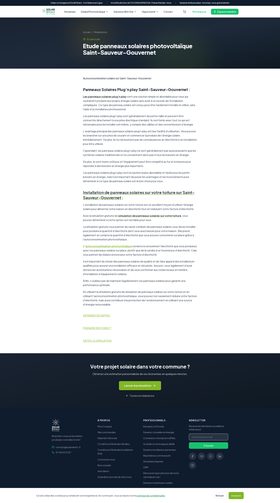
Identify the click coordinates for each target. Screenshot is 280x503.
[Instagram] (192, 465)
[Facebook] (192, 456)
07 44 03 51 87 (63, 452)
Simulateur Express (153, 461)
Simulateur (70, 11)
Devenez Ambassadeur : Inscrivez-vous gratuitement (204, 3)
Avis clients (103, 471)
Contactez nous (106, 459)
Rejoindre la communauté (156, 455)
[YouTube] (210, 456)
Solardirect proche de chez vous (115, 476)
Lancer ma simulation (137, 385)
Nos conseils (104, 465)
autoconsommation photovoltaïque (108, 246)
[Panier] (184, 11)
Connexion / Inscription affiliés (159, 438)
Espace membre (226, 11)
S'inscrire (208, 445)
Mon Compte (105, 426)
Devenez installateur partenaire (159, 449)
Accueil (87, 32)
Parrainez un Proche (153, 426)
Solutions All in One (123, 11)
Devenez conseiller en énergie (158, 432)
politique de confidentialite (150, 495)
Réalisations (100, 32)
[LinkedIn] (219, 456)
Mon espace (199, 11)
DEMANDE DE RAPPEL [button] (96, 315)
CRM (145, 467)
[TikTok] (201, 456)
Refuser (220, 495)
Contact (168, 11)
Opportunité (148, 11)
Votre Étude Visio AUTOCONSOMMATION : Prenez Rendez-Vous (141, 3)
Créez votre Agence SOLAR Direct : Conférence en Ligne (76, 3)
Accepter (236, 495)
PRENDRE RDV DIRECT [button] (97, 328)
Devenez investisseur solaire (158, 482)
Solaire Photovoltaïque (93, 11)
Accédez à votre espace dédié (159, 443)
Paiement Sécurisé (107, 438)
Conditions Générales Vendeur (114, 443)
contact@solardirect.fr (68, 447)
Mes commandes (107, 432)
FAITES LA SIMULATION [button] (97, 340)
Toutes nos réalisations (142, 395)
